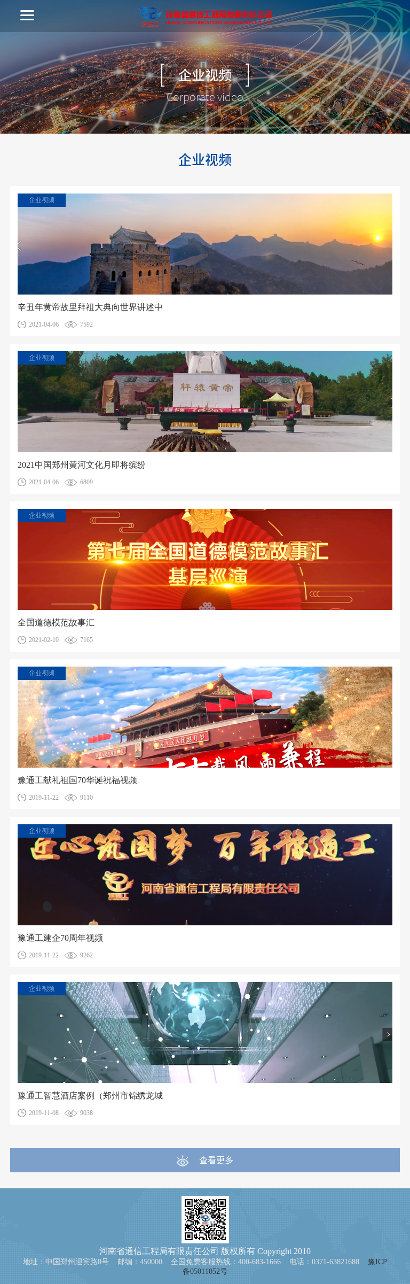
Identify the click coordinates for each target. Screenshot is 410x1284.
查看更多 (216, 1160)
